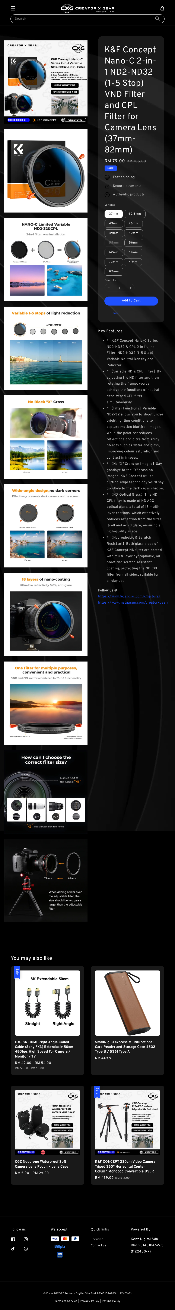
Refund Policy (111, 1301)
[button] (13, 8)
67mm (133, 252)
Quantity (110, 280)
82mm (114, 271)
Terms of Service (65, 1301)
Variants (110, 205)
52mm (134, 233)
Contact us (98, 1245)
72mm (113, 262)
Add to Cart (131, 301)
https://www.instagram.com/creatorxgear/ (133, 603)
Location (97, 1239)
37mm (113, 214)
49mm (114, 233)
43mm (114, 223)
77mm (132, 262)
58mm (134, 243)
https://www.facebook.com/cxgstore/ (129, 596)
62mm (114, 252)
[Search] (157, 19)
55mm (114, 243)
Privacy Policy (89, 1301)
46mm (133, 223)
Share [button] (115, 313)
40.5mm (134, 214)
